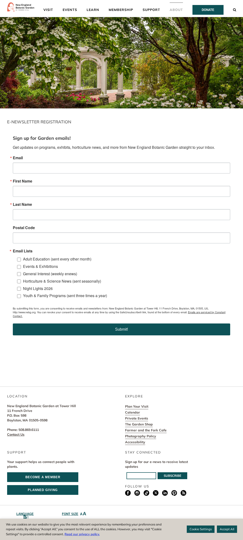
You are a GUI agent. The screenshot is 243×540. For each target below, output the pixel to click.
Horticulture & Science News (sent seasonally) (62, 281)
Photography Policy (140, 436)
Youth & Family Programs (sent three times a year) (65, 295)
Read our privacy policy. (82, 534)
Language (25, 514)
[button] (234, 9)
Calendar (132, 412)
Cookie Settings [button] (201, 529)
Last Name (22, 204)
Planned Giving (43, 490)
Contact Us (15, 434)
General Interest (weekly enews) (50, 273)
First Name (22, 181)
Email (18, 158)
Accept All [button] (227, 529)
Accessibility (135, 442)
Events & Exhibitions (40, 266)
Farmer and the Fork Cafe (146, 430)
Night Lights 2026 (38, 288)
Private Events (136, 418)
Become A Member (42, 477)
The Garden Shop (139, 424)
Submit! (121, 329)
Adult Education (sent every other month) (57, 259)
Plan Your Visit (136, 406)
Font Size (74, 513)
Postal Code (24, 228)
